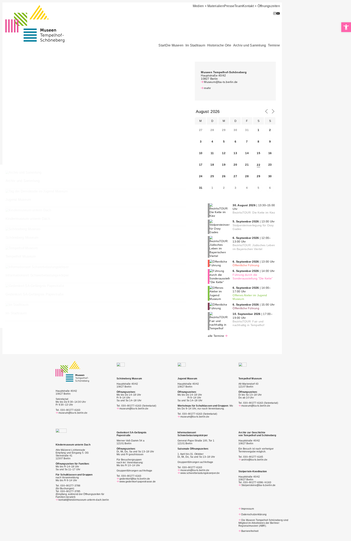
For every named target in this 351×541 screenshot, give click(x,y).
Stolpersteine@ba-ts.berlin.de (258, 485)
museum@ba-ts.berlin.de (72, 412)
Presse (229, 6)
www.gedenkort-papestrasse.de (137, 481)
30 (270, 176)
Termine (274, 45)
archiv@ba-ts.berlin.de (254, 459)
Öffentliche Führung (246, 265)
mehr (207, 88)
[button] (175, 45)
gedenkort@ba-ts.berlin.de (134, 478)
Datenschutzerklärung (253, 514)
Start (161, 45)
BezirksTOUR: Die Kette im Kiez (254, 212)
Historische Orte (219, 45)
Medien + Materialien (208, 6)
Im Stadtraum (195, 45)
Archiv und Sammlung (249, 45)
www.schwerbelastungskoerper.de (200, 473)
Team (238, 6)
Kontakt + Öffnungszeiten (261, 6)
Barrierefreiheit (249, 531)
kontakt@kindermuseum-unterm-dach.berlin (83, 499)
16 (270, 153)
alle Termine (216, 335)
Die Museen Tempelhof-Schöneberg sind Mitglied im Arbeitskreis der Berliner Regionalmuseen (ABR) (263, 523)
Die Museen (174, 45)
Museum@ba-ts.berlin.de (220, 82)
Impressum (247, 508)
